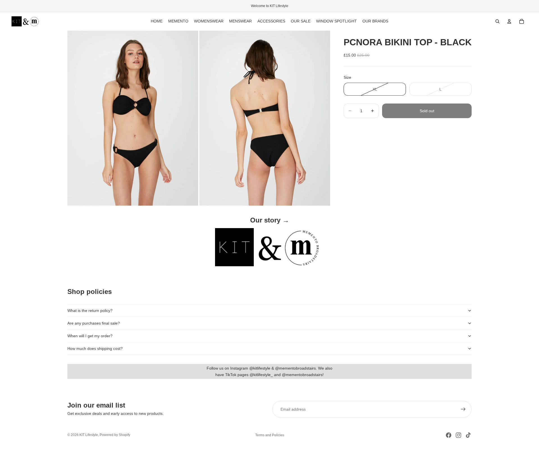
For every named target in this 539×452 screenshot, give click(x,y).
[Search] (497, 21)
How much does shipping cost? (95, 348)
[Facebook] (448, 435)
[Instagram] (458, 435)
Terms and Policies (269, 435)
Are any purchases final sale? (93, 323)
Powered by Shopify (115, 435)
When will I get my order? (90, 336)
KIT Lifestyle (88, 435)
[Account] (509, 21)
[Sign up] (463, 409)
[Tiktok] (468, 435)
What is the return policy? (90, 310)
